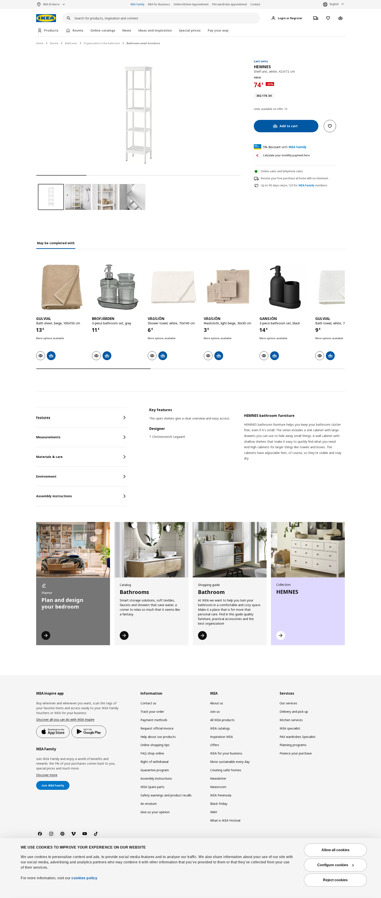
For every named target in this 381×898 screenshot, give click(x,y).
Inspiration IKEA (221, 737)
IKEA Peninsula (220, 795)
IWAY (213, 812)
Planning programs (293, 745)
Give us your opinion (155, 812)
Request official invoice (157, 728)
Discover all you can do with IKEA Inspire (65, 719)
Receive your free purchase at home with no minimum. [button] (295, 178)
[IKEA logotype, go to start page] (46, 18)
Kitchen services (291, 720)
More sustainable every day (230, 762)
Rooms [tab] (78, 30)
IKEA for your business (226, 753)
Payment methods (153, 720)
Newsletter (218, 778)
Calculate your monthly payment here (286, 155)
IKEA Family (137, 4)
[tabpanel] (247, 440)
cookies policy (84, 878)
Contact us (148, 703)
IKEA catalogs (220, 728)
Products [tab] (51, 30)
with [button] (284, 147)
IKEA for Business (159, 4)
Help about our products (158, 737)
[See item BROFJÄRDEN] (117, 287)
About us (216, 703)
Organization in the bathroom (102, 43)
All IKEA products (222, 720)
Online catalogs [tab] (102, 30)
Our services (288, 703)
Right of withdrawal (154, 762)
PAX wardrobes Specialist (298, 737)
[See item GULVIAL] (62, 287)
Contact (255, 4)
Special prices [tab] (190, 30)
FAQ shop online (152, 753)
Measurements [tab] (48, 437)
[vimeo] (73, 834)
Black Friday (218, 804)
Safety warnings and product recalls (166, 795)
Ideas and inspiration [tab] (155, 30)
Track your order (152, 711)
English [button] (334, 4)
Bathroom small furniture (143, 43)
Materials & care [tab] (49, 457)
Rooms (54, 43)
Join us (215, 711)
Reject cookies (335, 880)
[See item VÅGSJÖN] (173, 287)
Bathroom (71, 43)
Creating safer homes (225, 770)
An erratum (148, 804)
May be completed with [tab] (56, 243)
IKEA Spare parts (152, 787)
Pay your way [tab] (218, 30)
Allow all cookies (335, 850)
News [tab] (126, 30)
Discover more (46, 775)
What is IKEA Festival (225, 820)
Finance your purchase (296, 753)
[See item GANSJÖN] (285, 287)
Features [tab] (43, 417)
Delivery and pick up (294, 711)
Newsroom (218, 787)
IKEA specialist (290, 728)
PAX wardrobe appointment (229, 4)
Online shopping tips (155, 745)
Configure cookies (332, 865)
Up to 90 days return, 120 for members (294, 185)
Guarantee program (154, 770)
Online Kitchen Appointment (191, 4)
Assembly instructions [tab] (54, 496)
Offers (214, 745)
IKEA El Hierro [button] (51, 4)
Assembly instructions (156, 778)
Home (39, 43)
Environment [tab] (46, 476)
